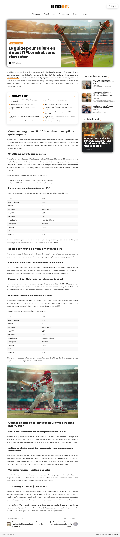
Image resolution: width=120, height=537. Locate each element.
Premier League (55, 72)
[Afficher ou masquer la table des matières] (51, 96)
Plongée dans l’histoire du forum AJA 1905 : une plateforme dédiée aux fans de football (97, 142)
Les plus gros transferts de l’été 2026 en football (103, 107)
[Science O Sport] (60, 6)
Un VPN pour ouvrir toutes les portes (56, 100)
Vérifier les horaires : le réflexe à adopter (22, 121)
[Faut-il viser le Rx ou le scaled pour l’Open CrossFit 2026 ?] (86, 85)
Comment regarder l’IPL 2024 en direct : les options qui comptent (25, 101)
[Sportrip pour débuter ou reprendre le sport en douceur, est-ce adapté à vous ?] (86, 97)
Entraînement (16, 43)
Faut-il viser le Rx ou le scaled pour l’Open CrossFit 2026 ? (103, 81)
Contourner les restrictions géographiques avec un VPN (25, 117)
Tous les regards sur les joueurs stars (56, 121)
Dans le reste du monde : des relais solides (23, 112)
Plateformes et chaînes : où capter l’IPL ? (22, 104)
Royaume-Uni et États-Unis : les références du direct (58, 108)
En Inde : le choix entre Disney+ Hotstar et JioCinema (22, 108)
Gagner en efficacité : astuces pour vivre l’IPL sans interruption (59, 112)
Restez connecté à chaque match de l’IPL (57, 104)
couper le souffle (13, 78)
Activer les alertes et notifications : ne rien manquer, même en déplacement (60, 117)
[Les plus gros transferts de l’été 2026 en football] (86, 109)
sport (70, 72)
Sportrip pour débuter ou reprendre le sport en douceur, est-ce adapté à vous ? (102, 94)
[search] (110, 6)
